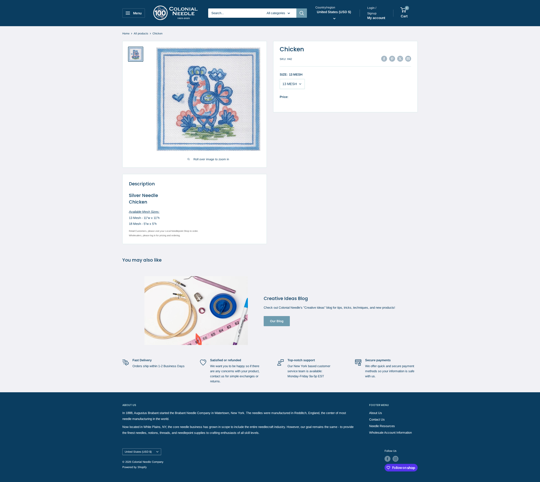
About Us (375, 413)
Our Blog (277, 321)
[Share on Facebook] (384, 59)
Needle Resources (382, 426)
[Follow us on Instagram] (395, 459)
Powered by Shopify (134, 467)
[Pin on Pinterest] (392, 59)
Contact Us (377, 419)
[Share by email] (408, 59)
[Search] (301, 13)
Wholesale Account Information (390, 432)
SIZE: (291, 74)
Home (126, 33)
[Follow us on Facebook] (387, 459)
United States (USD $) (138, 451)
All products (141, 33)
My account (376, 18)
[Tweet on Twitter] (400, 59)
